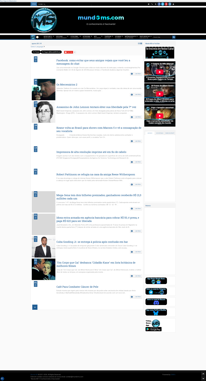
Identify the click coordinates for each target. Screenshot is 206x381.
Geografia (118, 37)
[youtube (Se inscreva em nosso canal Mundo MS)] (173, 4)
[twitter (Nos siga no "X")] (162, 4)
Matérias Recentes (130, 37)
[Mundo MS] (33, 37)
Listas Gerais (74, 37)
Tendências (108, 37)
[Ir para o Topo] (203, 373)
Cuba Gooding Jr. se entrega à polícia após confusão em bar (92, 242)
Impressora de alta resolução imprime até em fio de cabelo (91, 152)
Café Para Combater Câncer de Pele (77, 286)
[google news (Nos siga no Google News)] (155, 4)
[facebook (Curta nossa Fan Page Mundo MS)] (159, 4)
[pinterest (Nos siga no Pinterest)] (166, 4)
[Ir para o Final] (203, 378)
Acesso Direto (48, 37)
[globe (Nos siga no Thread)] (148, 4)
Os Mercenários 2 (66, 84)
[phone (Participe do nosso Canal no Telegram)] (152, 4)
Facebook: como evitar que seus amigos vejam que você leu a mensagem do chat (93, 62)
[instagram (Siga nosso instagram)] (169, 4)
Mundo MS (34, 374)
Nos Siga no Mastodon (8, 1)
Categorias (61, 37)
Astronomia (86, 37)
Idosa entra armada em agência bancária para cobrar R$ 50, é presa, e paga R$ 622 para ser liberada (97, 219)
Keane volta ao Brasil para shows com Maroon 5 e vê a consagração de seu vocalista (98, 129)
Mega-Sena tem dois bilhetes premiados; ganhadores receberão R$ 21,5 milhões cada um (98, 196)
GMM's (173, 374)
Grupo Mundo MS (145, 37)
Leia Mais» (138, 73)
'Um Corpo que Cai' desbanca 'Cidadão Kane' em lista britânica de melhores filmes (95, 264)
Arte (97, 37)
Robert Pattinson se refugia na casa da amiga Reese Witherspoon (95, 174)
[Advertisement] (87, 340)
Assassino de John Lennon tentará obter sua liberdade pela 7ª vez (96, 107)
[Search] (173, 37)
